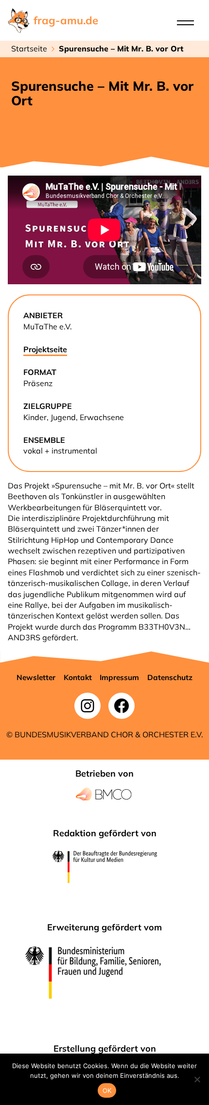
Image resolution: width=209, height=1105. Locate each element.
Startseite (29, 48)
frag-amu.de (66, 20)
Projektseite (45, 349)
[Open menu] (185, 23)
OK (107, 1090)
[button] (36, 677)
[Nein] (197, 1079)
